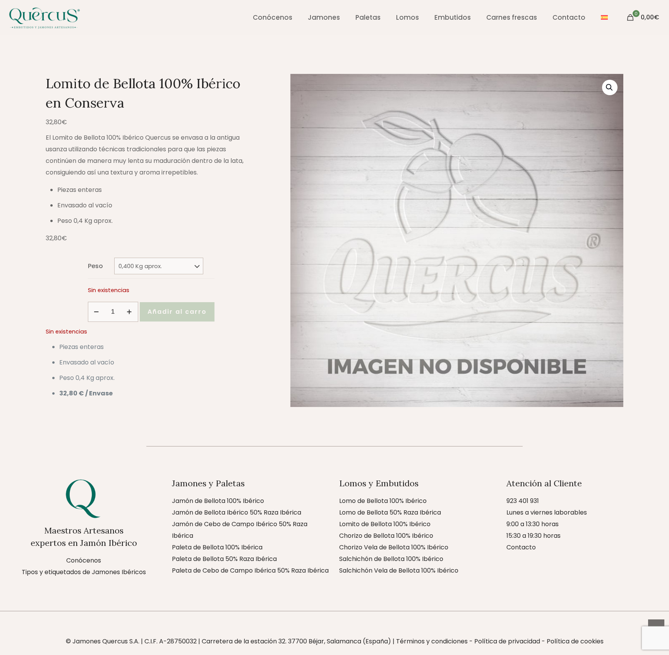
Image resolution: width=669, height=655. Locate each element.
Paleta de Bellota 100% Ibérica (217, 547)
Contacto (521, 547)
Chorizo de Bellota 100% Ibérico (386, 535)
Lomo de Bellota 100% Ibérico (383, 500)
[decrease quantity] (96, 312)
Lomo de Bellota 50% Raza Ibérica (390, 512)
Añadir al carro (177, 311)
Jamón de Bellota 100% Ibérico (218, 500)
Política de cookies (575, 641)
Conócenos (83, 560)
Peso (95, 266)
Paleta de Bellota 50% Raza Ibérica (224, 558)
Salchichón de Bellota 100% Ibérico (391, 558)
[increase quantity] (129, 312)
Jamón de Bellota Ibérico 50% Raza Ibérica (236, 512)
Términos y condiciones (432, 641)
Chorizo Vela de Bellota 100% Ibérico (393, 547)
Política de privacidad (507, 641)
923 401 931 (522, 500)
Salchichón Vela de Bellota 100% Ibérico (398, 570)
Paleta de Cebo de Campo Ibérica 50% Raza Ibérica (250, 570)
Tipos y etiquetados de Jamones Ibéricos (84, 572)
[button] (610, 87)
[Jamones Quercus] (44, 17)
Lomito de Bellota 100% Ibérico (385, 524)
